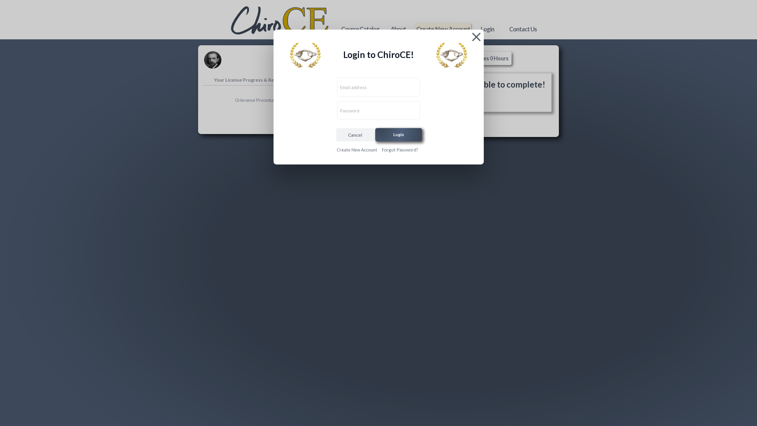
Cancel (355, 135)
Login (398, 134)
